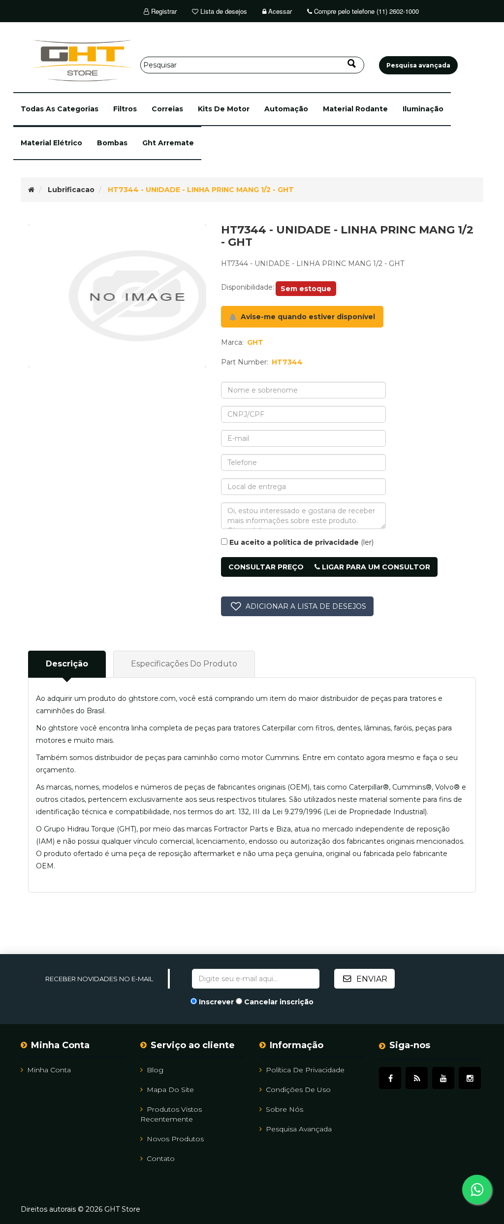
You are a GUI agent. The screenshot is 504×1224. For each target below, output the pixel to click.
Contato (161, 1158)
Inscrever (216, 1001)
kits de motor (224, 108)
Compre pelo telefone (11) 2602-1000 (365, 11)
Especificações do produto (184, 663)
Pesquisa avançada (299, 1129)
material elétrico (51, 142)
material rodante (355, 108)
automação (286, 108)
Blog (155, 1069)
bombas (112, 142)
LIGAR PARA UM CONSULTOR (375, 566)
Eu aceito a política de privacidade (294, 542)
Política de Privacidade (305, 1069)
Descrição (67, 663)
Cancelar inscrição (279, 1001)
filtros (125, 108)
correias (167, 108)
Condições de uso (298, 1089)
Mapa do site (170, 1089)
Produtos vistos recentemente (171, 1114)
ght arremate (168, 142)
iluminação (423, 108)
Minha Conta (49, 1069)
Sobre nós (284, 1109)
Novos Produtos (175, 1138)
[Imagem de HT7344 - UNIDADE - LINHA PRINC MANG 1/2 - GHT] (117, 295)
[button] (59, 109)
